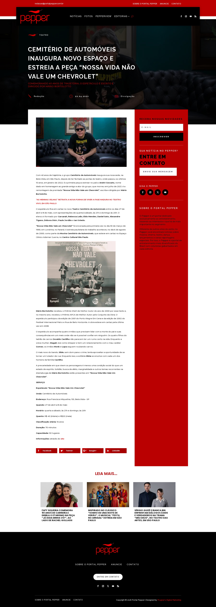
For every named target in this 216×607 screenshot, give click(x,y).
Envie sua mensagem (158, 171)
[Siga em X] (158, 192)
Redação (39, 96)
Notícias (76, 16)
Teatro (43, 35)
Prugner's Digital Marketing (169, 600)
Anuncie (164, 4)
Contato (176, 4)
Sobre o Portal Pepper (145, 4)
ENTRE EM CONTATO (108, 577)
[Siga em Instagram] (186, 16)
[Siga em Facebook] (181, 16)
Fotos (88, 16)
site (62, 439)
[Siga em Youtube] (190, 16)
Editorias (120, 16)
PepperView (104, 16)
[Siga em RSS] (195, 16)
